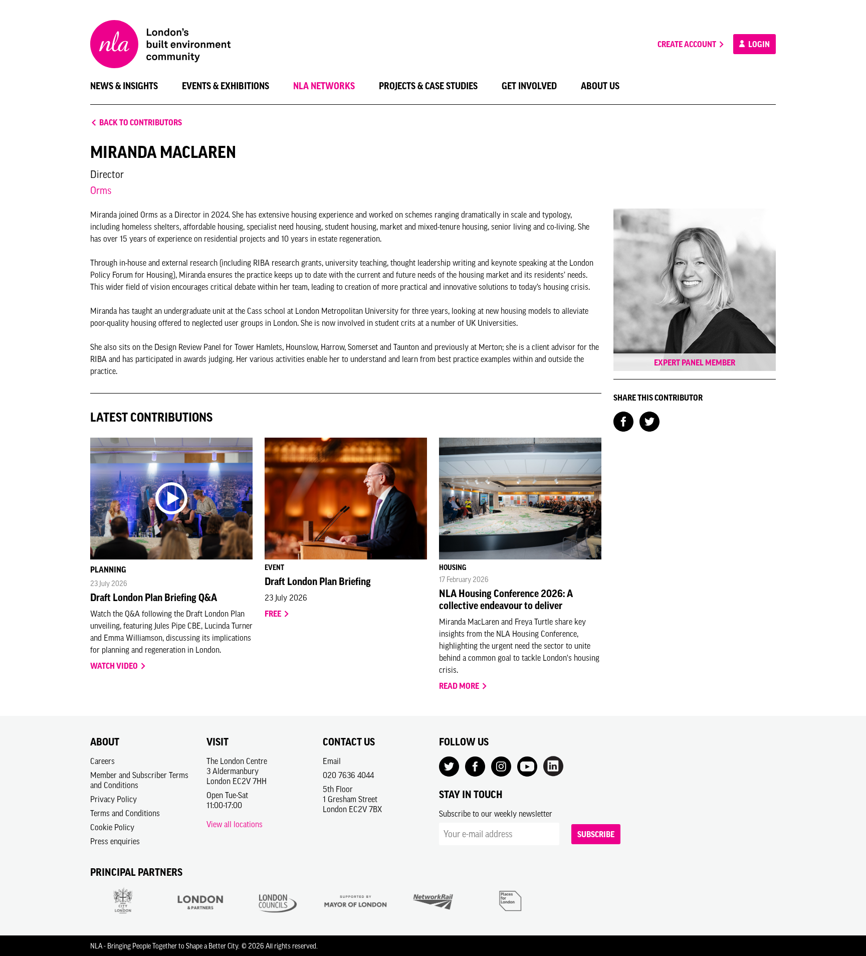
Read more (460, 685)
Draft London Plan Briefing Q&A (153, 597)
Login (758, 44)
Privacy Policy (113, 799)
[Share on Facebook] (623, 420)
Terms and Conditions (125, 813)
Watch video (114, 665)
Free (274, 613)
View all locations (234, 824)
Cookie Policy (112, 827)
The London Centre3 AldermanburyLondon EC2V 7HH (236, 771)
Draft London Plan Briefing (318, 581)
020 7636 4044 (348, 775)
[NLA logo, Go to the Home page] (160, 44)
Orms (100, 190)
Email (332, 761)
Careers (102, 761)
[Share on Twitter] (649, 420)
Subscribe (595, 834)
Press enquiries (115, 841)
